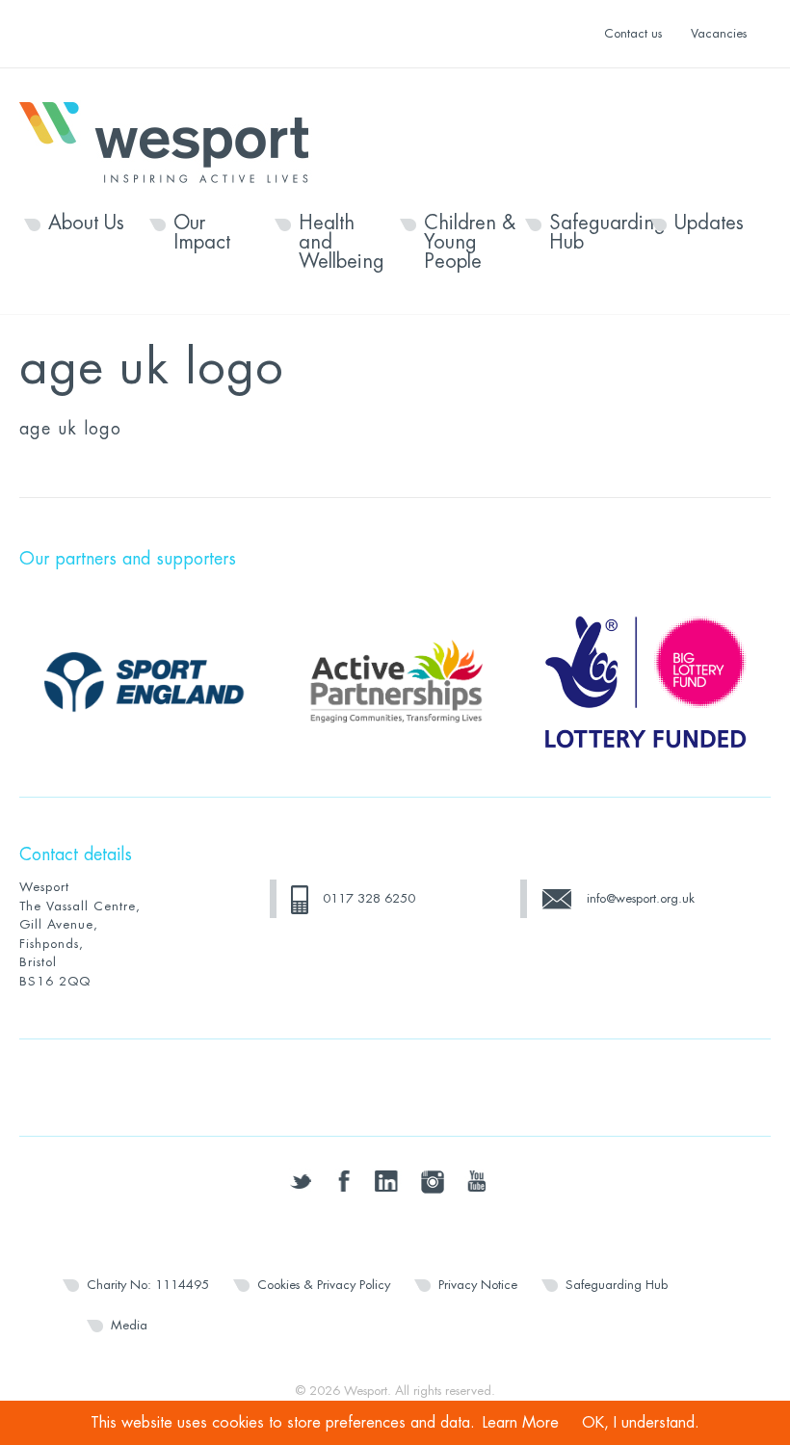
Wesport (173, 140)
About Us (86, 223)
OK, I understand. (640, 1423)
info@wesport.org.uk (641, 898)
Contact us (633, 33)
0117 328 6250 (369, 898)
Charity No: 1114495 (148, 1284)
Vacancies (719, 33)
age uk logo (70, 428)
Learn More (521, 1423)
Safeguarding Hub (595, 233)
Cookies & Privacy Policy (323, 1284)
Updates (709, 223)
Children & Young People (469, 243)
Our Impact (201, 233)
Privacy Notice (477, 1284)
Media (129, 1325)
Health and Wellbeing (341, 243)
